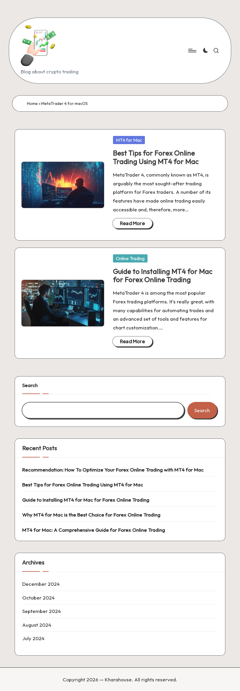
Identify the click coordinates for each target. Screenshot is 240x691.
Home (32, 103)
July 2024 (33, 638)
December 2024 (41, 584)
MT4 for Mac (129, 140)
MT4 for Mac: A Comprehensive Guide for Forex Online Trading (93, 530)
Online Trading (130, 258)
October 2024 (38, 598)
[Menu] (192, 51)
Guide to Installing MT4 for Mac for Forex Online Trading (162, 275)
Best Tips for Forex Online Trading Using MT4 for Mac (156, 157)
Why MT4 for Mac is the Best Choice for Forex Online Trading (91, 515)
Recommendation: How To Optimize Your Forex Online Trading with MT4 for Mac (113, 470)
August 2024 (36, 625)
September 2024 (41, 611)
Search (30, 385)
